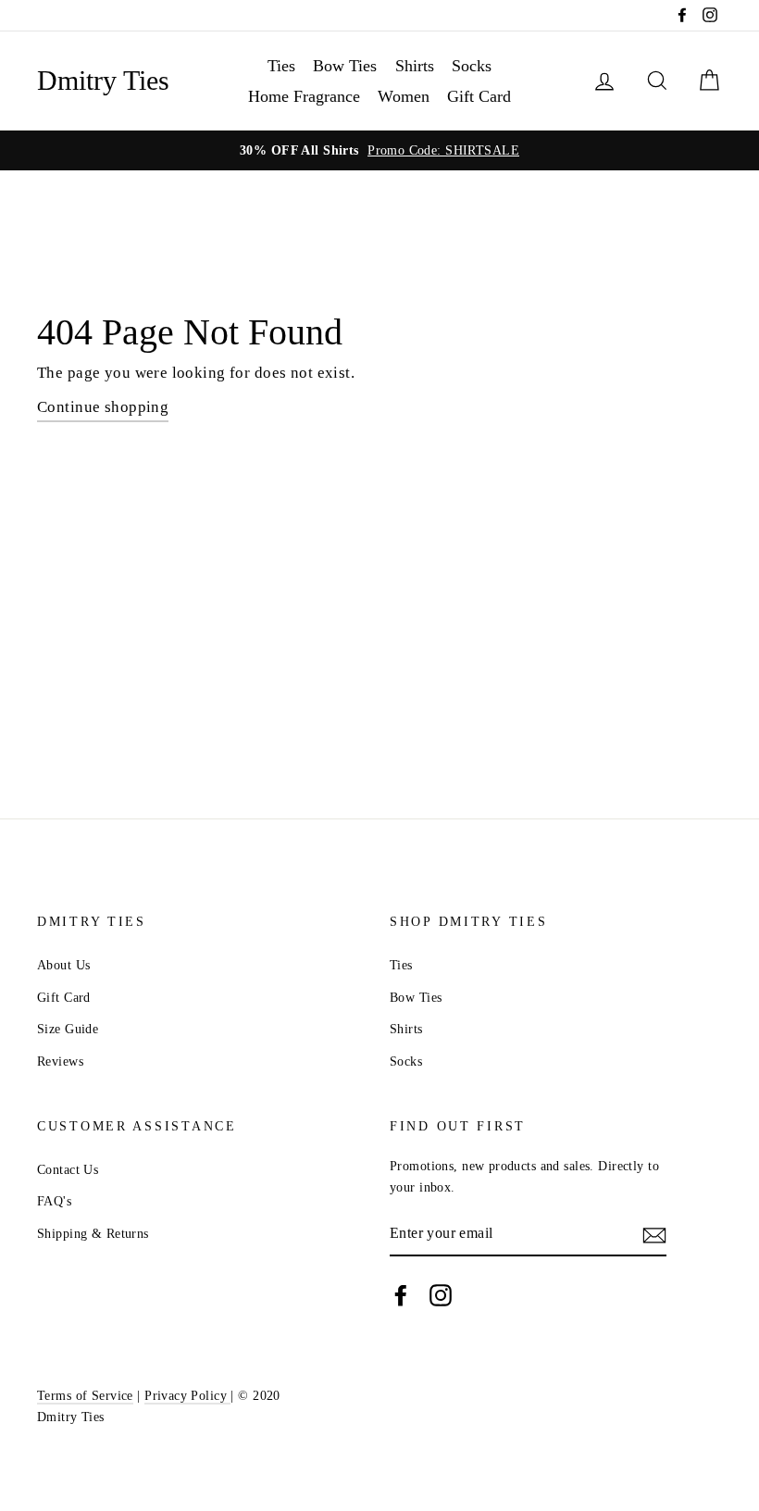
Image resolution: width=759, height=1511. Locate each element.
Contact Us (67, 1169)
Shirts (414, 65)
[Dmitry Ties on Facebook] (401, 1295)
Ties (281, 65)
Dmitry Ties (103, 80)
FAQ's (54, 1200)
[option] (379, 150)
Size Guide (67, 1028)
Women (403, 96)
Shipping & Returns (93, 1233)
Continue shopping (102, 407)
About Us (63, 964)
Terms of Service (85, 1395)
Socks (471, 65)
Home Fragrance (304, 96)
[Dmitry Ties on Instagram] (440, 1295)
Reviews (60, 1061)
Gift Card (479, 96)
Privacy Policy (187, 1395)
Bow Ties (345, 65)
